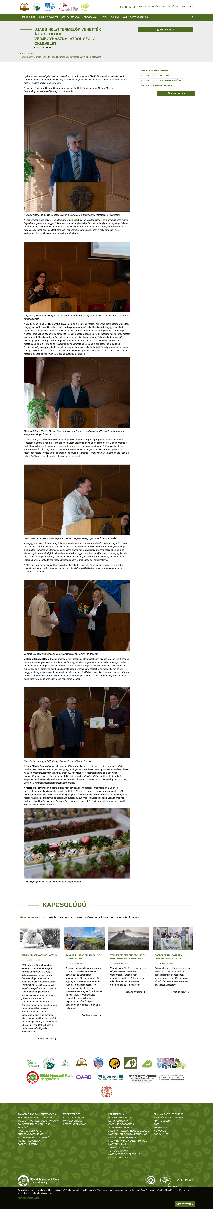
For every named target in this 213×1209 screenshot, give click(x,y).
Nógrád (145, 85)
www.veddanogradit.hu (69, 446)
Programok (90, 17)
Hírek (104, 17)
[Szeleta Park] (114, 1063)
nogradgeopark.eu (162, 85)
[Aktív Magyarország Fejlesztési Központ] (33, 1063)
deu (187, 7)
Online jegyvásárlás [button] (135, 17)
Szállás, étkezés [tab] (128, 917)
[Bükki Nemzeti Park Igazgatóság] (50, 1077)
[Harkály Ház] (130, 1063)
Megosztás (167, 29)
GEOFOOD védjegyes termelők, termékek (161, 80)
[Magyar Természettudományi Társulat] (106, 1091)
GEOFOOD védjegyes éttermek (156, 75)
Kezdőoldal (28, 17)
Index (22, 53)
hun (178, 7)
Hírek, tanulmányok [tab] (32, 917)
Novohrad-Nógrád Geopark (154, 70)
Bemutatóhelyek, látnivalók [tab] (95, 917)
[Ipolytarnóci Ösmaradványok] (82, 1063)
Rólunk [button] (115, 17)
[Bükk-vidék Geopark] (98, 1063)
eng (183, 7)
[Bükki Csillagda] (65, 1063)
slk (192, 7)
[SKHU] (141, 1077)
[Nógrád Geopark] (49, 1063)
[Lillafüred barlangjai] (146, 1063)
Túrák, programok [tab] (61, 917)
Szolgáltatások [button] (70, 17)
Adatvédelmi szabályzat (28, 1198)
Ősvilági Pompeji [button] (48, 17)
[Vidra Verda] (171, 1063)
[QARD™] (83, 1077)
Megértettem (184, 1204)
